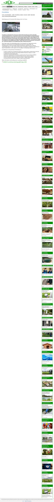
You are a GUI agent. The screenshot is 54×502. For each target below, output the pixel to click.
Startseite (4, 6)
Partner (28, 9)
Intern (33, 6)
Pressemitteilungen (5, 9)
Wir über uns (9, 6)
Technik (29, 6)
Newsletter (24, 9)
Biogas (25, 6)
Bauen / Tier (15, 6)
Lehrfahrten (15, 9)
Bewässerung (20, 6)
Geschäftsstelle (20, 8)
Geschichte (20, 9)
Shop (36, 6)
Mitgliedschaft (15, 8)
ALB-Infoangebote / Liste (33, 8)
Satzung (11, 9)
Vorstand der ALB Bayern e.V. (7, 8)
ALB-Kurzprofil (26, 8)
